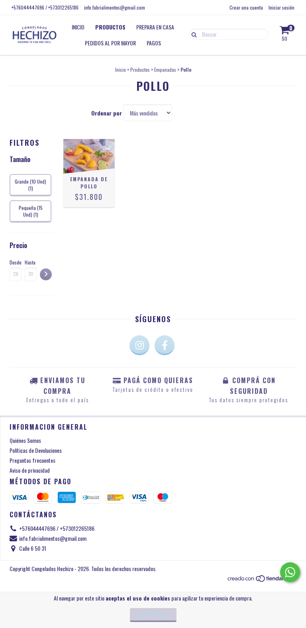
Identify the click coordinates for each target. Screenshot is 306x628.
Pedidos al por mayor (110, 43)
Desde (16, 262)
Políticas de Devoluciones (36, 450)
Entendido (153, 613)
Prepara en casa (155, 27)
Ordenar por (106, 113)
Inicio (78, 27)
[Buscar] (192, 34)
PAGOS (154, 43)
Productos (110, 27)
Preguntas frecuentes (32, 460)
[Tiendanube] (261, 580)
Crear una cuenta (246, 7)
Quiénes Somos (25, 440)
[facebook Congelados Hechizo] (165, 345)
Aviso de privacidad (30, 470)
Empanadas (165, 69)
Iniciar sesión (281, 7)
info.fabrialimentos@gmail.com (114, 7)
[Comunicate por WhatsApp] (290, 572)
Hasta (30, 262)
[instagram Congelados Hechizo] (139, 345)
